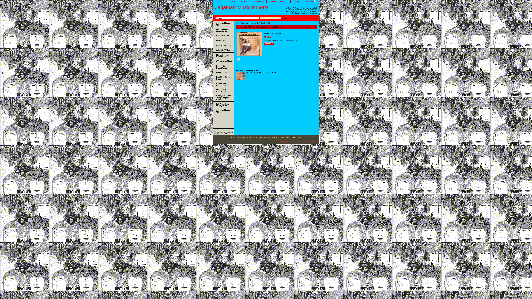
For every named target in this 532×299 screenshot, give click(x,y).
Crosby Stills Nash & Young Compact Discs (224, 98)
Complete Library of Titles (224, 24)
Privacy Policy (259, 1)
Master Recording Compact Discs (223, 56)
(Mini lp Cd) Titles (223, 50)
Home (238, 23)
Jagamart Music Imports (241, 7)
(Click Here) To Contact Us (279, 1)
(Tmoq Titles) (221, 72)
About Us (244, 1)
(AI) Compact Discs (224, 61)
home (233, 1)
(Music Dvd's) (221, 40)
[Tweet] (238, 60)
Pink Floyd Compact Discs (224, 78)
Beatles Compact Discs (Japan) (223, 67)
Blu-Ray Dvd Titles (223, 45)
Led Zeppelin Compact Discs (222, 90)
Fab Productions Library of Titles (222, 30)
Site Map (297, 1)
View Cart (309, 1)
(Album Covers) (222, 36)
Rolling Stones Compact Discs (222, 84)
